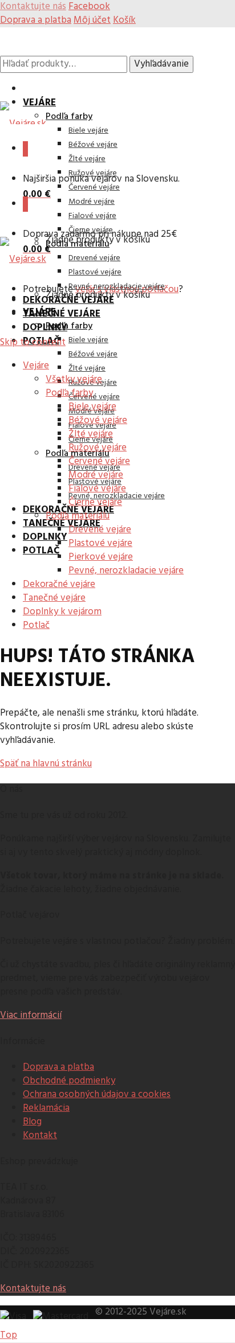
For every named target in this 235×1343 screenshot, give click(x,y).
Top (8, 1335)
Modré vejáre (91, 201)
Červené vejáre (94, 187)
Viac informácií (31, 1015)
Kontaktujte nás (33, 1288)
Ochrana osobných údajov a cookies (97, 1094)
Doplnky (45, 327)
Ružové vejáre (92, 173)
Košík (124, 20)
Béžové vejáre (93, 144)
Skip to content (33, 342)
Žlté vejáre (87, 159)
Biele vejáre (88, 130)
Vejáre (39, 102)
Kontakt (40, 1135)
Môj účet (92, 20)
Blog (32, 1122)
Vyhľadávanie (161, 64)
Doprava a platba (35, 20)
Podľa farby (69, 116)
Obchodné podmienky (69, 1081)
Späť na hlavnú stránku (46, 763)
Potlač (41, 550)
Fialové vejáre (92, 216)
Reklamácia (46, 1108)
